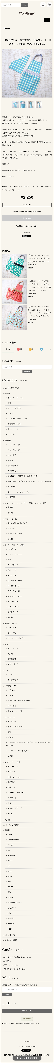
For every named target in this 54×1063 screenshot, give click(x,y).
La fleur (11, 834)
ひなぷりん (12, 908)
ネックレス (12, 721)
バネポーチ (12, 549)
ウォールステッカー (15, 793)
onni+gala (11, 923)
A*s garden (12, 845)
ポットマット (13, 633)
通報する (27, 232)
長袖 (9, 403)
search (24, 5)
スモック (11, 460)
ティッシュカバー (15, 596)
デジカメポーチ (14, 586)
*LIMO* (10, 887)
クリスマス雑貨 (11, 940)
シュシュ (11, 695)
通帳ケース (12, 570)
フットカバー (13, 528)
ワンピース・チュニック (17, 419)
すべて (8, 349)
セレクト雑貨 (10, 935)
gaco (10, 881)
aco (9, 866)
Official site (27, 1011)
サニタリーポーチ (15, 581)
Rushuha (11, 855)
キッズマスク (13, 648)
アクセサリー (10, 717)
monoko (11, 918)
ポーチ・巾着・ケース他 (14, 545)
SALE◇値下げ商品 (12, 388)
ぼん (9, 892)
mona (10, 876)
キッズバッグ (13, 680)
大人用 (10, 507)
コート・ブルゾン (15, 408)
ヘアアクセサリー (12, 686)
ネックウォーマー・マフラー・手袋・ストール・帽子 (26, 503)
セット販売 (12, 455)
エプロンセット (14, 471)
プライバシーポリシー (13, 965)
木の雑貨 (11, 782)
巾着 (9, 560)
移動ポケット (13, 466)
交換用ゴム (12, 659)
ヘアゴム (11, 690)
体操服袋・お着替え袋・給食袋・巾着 (23, 476)
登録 (7, 994)
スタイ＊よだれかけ (15, 533)
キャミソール (13, 429)
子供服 (7, 393)
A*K (9, 913)
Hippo (10, 929)
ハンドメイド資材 (12, 825)
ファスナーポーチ (15, 554)
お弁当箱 (11, 497)
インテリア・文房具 (12, 762)
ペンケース (12, 487)
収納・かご (12, 787)
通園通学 (8, 440)
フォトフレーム (14, 777)
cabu (10, 871)
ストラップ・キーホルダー (18, 751)
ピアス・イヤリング (15, 727)
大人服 (7, 820)
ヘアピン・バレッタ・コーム (19, 701)
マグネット (12, 798)
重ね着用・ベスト (15, 424)
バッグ (7, 670)
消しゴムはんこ (14, 766)
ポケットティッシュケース (18, 492)
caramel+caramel (14, 902)
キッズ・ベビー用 (15, 711)
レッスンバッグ (14, 445)
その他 (10, 539)
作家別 (7, 830)
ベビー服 (11, 434)
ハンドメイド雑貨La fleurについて (17, 957)
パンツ (10, 413)
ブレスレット (13, 737)
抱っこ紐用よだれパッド (17, 523)
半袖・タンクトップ (15, 398)
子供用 (10, 513)
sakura (10, 897)
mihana (11, 861)
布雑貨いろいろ (11, 623)
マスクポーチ (13, 664)
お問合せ (7, 961)
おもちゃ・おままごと (16, 638)
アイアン (11, 772)
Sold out (27, 218)
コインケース (13, 612)
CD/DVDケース (14, 607)
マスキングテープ (15, 808)
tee (9, 850)
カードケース (13, 565)
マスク (7, 644)
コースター (12, 628)
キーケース (12, 575)
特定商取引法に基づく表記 (14, 969)
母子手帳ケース (14, 591)
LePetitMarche (13, 840)
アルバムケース (14, 601)
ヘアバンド (12, 706)
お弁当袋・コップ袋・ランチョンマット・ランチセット (30, 481)
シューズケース (14, 450)
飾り (9, 803)
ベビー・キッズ (11, 519)
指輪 (9, 732)
